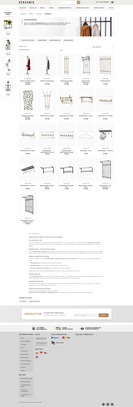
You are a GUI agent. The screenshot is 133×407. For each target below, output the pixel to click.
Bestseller (33, 7)
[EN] (37, 357)
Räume (51, 7)
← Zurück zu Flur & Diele (27, 40)
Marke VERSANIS (104, 2)
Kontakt (23, 370)
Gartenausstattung (82, 7)
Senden (103, 315)
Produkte (23, 367)
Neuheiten (23, 7)
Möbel (42, 7)
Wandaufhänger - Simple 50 (105, 150)
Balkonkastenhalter (26, 381)
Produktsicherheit (25, 364)
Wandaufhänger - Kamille (86, 115)
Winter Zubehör (99, 7)
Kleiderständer (42, 40)
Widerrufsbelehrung (26, 360)
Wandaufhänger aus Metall (66, 115)
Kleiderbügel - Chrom (86, 150)
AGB (22, 347)
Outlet (111, 7)
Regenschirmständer (34, 301)
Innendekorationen (64, 7)
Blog (97, 2)
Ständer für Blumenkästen (24, 390)
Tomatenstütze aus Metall (26, 385)
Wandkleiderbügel (105, 81)
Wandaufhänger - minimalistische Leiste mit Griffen (47, 152)
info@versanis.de (41, 338)
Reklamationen (24, 357)
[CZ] (45, 352)
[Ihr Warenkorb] (112, 2)
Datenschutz (24, 351)
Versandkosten (25, 354)
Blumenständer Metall (26, 378)
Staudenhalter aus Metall (25, 395)
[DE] (41, 352)
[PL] (37, 352)
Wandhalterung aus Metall (47, 115)
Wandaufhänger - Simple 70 (27, 185)
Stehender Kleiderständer (47, 81)
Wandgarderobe (68, 40)
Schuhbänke (23, 301)
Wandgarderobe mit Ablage (105, 115)
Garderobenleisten (54, 40)
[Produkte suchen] (78, 2)
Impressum (24, 344)
